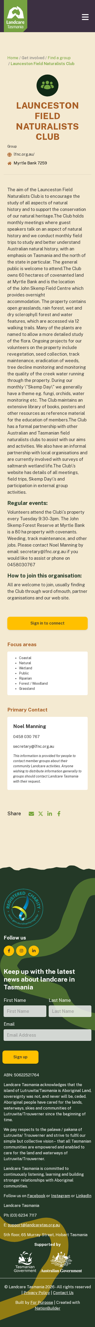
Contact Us (63, 1292)
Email (9, 1024)
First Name (15, 1000)
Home (12, 58)
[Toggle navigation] (86, 17)
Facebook (36, 1196)
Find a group (59, 58)
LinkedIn (83, 1196)
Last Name (60, 1000)
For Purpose (41, 1302)
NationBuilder (47, 1308)
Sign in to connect (47, 623)
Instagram (60, 1196)
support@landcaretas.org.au (34, 1225)
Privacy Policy (37, 1292)
